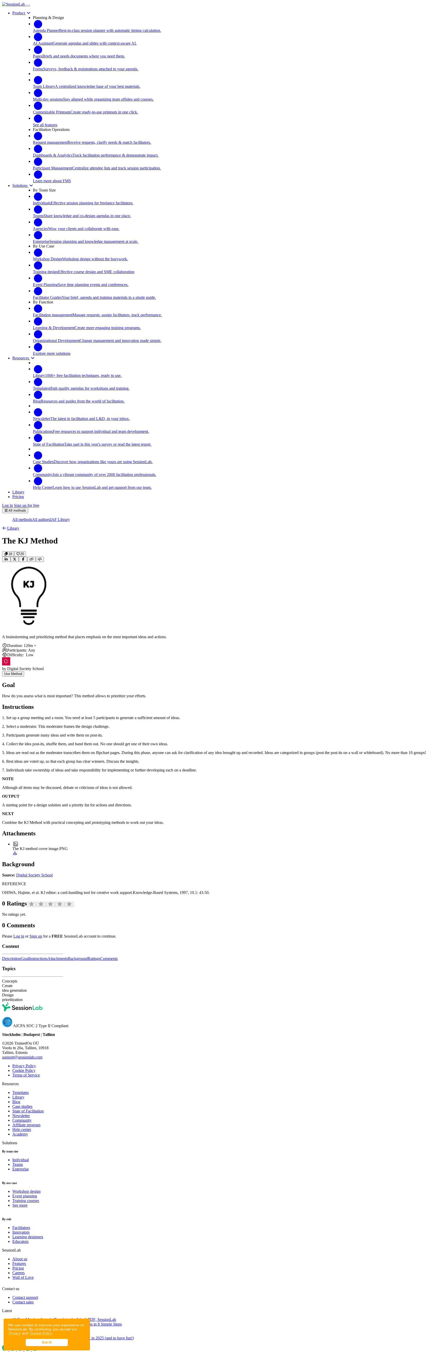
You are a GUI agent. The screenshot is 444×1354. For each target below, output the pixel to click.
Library (18, 1097)
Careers (18, 1273)
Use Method (13, 674)
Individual (20, 1160)
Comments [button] (109, 958)
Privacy (15, 1333)
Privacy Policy (24, 1066)
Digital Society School (34, 875)
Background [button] (78, 958)
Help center (21, 1129)
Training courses (25, 1200)
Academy (20, 1134)
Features (19, 1263)
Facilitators (21, 1227)
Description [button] (11, 958)
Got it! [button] (47, 1342)
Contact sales (23, 1302)
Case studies (22, 1106)
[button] (10, 528)
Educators (20, 1241)
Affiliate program (26, 1125)
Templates (20, 1092)
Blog (16, 1102)
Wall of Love (23, 1277)
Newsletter (21, 1115)
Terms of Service (26, 1075)
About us (19, 1259)
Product (19, 13)
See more (19, 1205)
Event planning (24, 1196)
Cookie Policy (41, 1333)
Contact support (25, 1297)
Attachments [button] (58, 958)
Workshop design (26, 1191)
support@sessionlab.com (22, 1057)
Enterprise (20, 1169)
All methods (22, 519)
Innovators (21, 1232)
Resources (21, 358)
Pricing (18, 1268)
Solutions (20, 185)
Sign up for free (26, 505)
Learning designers (27, 1237)
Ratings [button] (94, 958)
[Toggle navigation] (28, 5)
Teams (17, 1164)
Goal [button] (25, 958)
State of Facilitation (28, 1111)
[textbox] (222, 637)
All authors (41, 519)
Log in (7, 505)
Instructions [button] (38, 958)
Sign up (36, 936)
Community (22, 1120)
